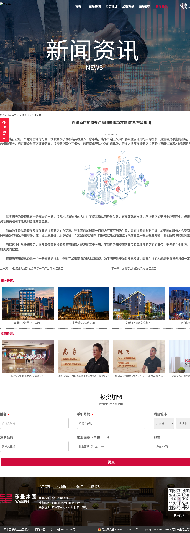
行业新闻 (36, 115)
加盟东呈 (128, 6)
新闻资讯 (162, 6)
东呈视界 (145, 6)
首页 (78, 6)
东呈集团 (95, 6)
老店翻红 (111, 6)
